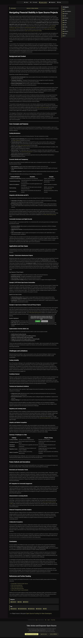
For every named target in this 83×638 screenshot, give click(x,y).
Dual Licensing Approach (16, 585)
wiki (64, 35)
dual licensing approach (30, 27)
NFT (64, 9)
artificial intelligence (67, 11)
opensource (29, 8)
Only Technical (44, 321)
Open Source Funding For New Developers (39, 613)
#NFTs (45, 608)
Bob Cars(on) (13, 8)
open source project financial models (33, 30)
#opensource (14, 608)
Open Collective (16, 140)
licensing (65, 26)
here (51, 188)
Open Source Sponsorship (17, 586)
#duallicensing (31, 608)
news (65, 29)
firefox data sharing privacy (50, 214)
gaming (65, 22)
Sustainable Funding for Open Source (19, 583)
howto (65, 24)
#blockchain (39, 608)
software (65, 33)
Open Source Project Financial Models (19, 590)
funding (32, 8)
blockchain (36, 8)
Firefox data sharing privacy (50, 29)
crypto (65, 15)
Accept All (37, 321)
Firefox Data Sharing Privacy (17, 588)
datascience (66, 18)
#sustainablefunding (22, 608)
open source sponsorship (42, 107)
